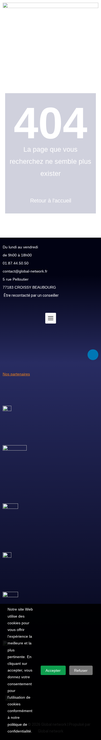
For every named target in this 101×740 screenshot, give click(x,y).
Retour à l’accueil (50, 201)
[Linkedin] (93, 354)
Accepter (53, 670)
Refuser (81, 670)
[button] (50, 72)
